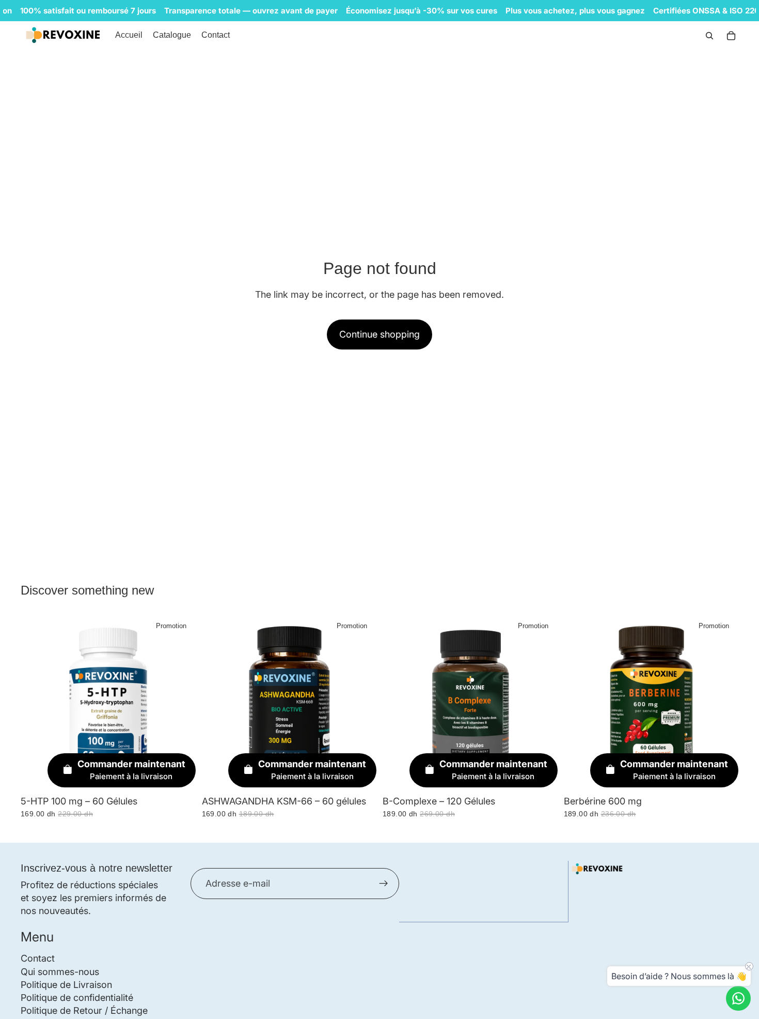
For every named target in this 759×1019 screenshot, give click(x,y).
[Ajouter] (179, 774)
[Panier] (731, 35)
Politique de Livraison (66, 984)
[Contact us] (738, 998)
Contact (38, 958)
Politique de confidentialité (77, 997)
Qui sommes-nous (60, 971)
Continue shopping (379, 334)
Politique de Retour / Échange (84, 1011)
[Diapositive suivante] (722, 702)
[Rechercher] (709, 35)
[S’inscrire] (383, 883)
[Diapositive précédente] (579, 702)
